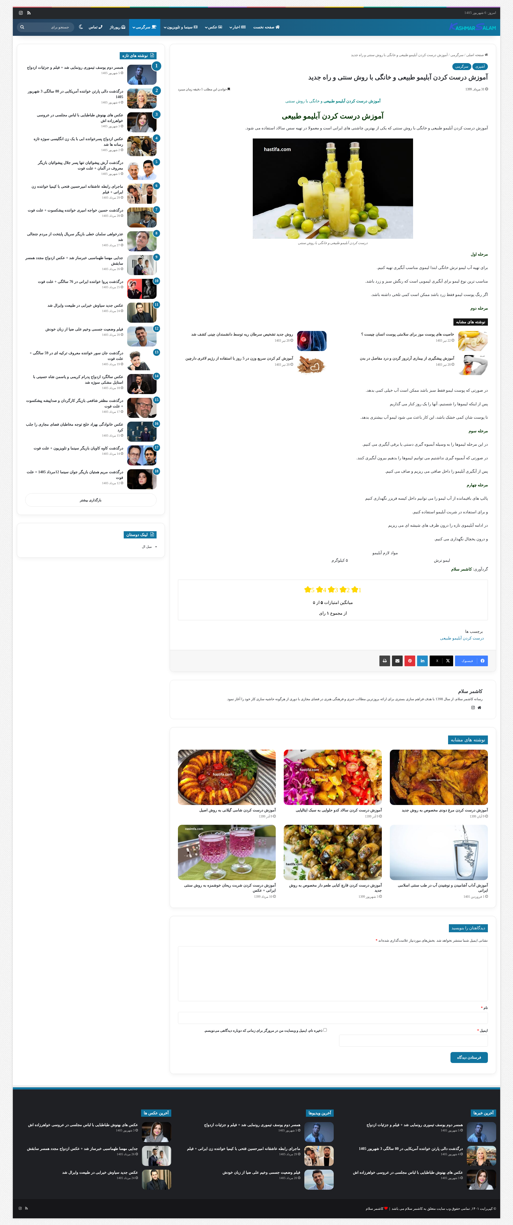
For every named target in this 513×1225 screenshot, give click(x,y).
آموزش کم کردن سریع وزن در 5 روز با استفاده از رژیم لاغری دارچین (239, 358)
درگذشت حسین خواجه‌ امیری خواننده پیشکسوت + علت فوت (75, 210)
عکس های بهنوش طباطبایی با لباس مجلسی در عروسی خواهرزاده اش (408, 1172)
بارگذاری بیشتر (91, 500)
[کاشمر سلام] (472, 27)
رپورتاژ (116, 27)
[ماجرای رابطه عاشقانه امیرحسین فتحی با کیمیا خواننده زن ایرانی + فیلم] (142, 194)
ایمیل (482, 1030)
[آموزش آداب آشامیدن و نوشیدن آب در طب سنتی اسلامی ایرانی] (439, 852)
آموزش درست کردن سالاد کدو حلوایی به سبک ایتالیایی (339, 810)
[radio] (309, 589)
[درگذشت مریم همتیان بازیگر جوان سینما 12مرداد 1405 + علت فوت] (142, 479)
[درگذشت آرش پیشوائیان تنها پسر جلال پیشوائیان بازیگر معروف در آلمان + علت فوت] (142, 170)
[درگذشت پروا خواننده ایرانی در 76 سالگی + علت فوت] (142, 289)
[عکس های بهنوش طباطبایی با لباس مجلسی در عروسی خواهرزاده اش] (142, 122)
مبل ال (147, 547)
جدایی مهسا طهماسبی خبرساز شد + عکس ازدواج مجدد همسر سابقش (82, 1149)
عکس (213, 27)
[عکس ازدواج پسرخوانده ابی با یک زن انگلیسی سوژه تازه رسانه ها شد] (142, 146)
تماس (94, 27)
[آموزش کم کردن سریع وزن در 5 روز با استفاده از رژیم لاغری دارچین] (312, 365)
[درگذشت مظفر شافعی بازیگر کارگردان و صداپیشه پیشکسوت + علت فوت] (142, 408)
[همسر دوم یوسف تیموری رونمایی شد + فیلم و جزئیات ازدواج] (142, 75)
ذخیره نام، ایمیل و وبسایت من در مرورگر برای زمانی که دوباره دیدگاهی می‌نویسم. (263, 1030)
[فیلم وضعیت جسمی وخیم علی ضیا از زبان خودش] (142, 336)
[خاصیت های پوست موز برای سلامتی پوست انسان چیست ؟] (473, 341)
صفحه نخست (264, 27)
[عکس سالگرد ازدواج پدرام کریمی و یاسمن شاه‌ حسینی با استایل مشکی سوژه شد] (142, 384)
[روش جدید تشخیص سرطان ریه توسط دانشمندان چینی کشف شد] (312, 341)
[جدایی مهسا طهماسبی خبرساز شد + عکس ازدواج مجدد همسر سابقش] (142, 265)
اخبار (237, 27)
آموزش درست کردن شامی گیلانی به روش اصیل (237, 810)
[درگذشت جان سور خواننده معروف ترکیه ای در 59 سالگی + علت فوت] (142, 360)
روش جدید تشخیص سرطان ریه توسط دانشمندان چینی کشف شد (242, 334)
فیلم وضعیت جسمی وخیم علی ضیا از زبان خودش (84, 329)
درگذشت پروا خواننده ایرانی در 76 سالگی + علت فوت (80, 282)
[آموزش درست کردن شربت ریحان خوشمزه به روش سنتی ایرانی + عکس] (227, 852)
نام (484, 1008)
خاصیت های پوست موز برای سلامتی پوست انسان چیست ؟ (407, 334)
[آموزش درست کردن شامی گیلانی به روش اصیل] (227, 777)
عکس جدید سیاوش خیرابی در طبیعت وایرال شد (85, 305)
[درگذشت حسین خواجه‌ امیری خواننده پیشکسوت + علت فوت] (142, 217)
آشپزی (480, 66)
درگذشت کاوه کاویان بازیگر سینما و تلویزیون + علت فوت (78, 448)
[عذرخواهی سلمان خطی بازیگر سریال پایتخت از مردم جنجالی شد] (142, 241)
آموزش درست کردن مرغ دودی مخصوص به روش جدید (445, 810)
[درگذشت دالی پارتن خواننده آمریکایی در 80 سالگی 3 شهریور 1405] (142, 98)
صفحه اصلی (475, 55)
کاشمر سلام (470, 691)
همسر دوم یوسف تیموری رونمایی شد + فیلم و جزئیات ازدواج (75, 68)
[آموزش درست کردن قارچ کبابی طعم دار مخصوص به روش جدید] (333, 852)
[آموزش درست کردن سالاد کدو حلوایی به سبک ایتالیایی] (333, 777)
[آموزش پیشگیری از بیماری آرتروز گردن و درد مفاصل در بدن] (473, 365)
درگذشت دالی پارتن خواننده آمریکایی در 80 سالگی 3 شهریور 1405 (411, 1149)
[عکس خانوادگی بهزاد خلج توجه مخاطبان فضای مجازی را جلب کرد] (142, 432)
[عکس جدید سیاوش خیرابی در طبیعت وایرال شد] (142, 313)
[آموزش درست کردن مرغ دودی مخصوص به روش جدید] (439, 777)
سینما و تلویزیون (180, 27)
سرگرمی (143, 27)
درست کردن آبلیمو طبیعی (462, 638)
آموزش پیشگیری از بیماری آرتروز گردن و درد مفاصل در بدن (407, 358)
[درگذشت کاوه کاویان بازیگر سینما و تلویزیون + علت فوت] (142, 455)
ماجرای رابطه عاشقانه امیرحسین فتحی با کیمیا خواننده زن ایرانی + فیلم (243, 1149)
